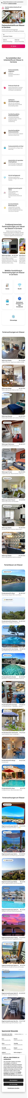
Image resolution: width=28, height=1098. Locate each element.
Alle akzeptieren (13, 1080)
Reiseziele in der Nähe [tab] (7, 1034)
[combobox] (13, 36)
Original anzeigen (12, 3)
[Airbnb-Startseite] (3, 8)
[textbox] (7, 41)
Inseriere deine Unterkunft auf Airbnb (13, 7)
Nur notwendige (13, 1084)
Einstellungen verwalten (13, 1088)
